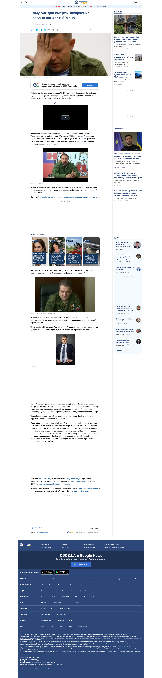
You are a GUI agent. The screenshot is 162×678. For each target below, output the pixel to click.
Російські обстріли (102, 6)
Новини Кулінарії (65, 608)
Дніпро (72, 585)
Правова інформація (88, 544)
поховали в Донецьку (80, 491)
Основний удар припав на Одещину (125, 198)
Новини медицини (46, 620)
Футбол (43, 590)
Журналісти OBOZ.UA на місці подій (114, 547)
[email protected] (41, 664)
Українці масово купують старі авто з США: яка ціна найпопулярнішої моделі (122, 74)
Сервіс (77, 602)
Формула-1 (83, 590)
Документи (65, 547)
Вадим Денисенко (120, 313)
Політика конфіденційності (111, 544)
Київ (42, 585)
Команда (64, 544)
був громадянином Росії (88, 488)
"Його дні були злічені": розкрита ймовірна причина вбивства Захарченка (69, 197)
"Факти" (84, 139)
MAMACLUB (60, 620)
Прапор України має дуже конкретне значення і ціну (125, 331)
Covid (70, 620)
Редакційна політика (42, 532)
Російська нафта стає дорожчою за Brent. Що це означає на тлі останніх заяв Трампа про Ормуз (125, 308)
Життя (71, 579)
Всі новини (138, 579)
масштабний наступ (79, 481)
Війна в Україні (67, 6)
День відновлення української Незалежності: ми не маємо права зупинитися (123, 244)
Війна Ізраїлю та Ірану (80, 6)
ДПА (76, 596)
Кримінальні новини (41, 22)
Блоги (104, 579)
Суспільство (122, 579)
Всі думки (119, 351)
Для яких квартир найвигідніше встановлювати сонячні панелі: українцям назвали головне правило (126, 39)
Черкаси (82, 585)
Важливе (118, 12)
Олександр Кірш (120, 345)
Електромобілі (57, 602)
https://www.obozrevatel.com (81, 634)
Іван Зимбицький (120, 324)
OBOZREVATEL (44, 479)
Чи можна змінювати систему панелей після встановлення (127, 45)
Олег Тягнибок (119, 249)
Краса (61, 626)
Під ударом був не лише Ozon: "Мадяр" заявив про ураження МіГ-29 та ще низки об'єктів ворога (128, 175)
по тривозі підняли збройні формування (53, 484)
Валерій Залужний (120, 262)
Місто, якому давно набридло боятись (122, 341)
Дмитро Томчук (120, 272)
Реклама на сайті (46, 547)
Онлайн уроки (65, 596)
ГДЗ (42, 596)
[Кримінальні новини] (70, 533)
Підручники (52, 596)
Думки (117, 238)
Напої (52, 608)
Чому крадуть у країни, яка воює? (124, 320)
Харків (50, 585)
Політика (39, 579)
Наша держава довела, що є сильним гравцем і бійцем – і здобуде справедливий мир (127, 163)
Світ (54, 579)
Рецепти (43, 608)
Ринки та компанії (46, 614)
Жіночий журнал (82, 626)
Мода (70, 626)
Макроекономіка (61, 614)
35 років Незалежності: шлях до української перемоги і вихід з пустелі (125, 257)
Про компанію (45, 544)
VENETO (92, 6)
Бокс (72, 590)
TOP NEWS (118, 128)
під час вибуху (73, 479)
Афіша (42, 626)
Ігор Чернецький (120, 334)
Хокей (64, 590)
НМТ (92, 596)
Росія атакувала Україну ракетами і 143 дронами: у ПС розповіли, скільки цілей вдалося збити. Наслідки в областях (128, 193)
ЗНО (84, 596)
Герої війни (57, 6)
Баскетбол (54, 590)
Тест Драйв (44, 602)
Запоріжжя (61, 585)
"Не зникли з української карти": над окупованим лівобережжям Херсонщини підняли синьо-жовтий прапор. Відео (123, 57)
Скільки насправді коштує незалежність (125, 269)
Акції (68, 602)
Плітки (52, 626)
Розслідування (91, 579)
